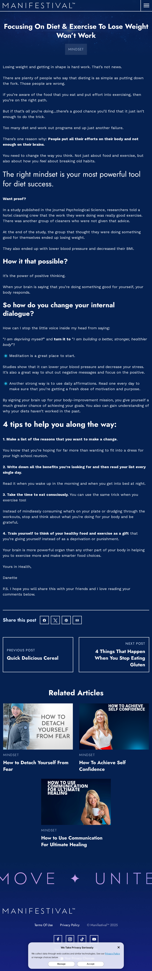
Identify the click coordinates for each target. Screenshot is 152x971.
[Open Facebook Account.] (58, 939)
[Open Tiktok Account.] (82, 939)
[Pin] (66, 620)
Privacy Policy (70, 925)
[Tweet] (55, 620)
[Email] (77, 620)
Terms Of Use (43, 925)
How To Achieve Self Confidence (102, 766)
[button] (146, 5)
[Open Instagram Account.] (70, 939)
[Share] (44, 620)
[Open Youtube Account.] (94, 939)
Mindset (76, 49)
